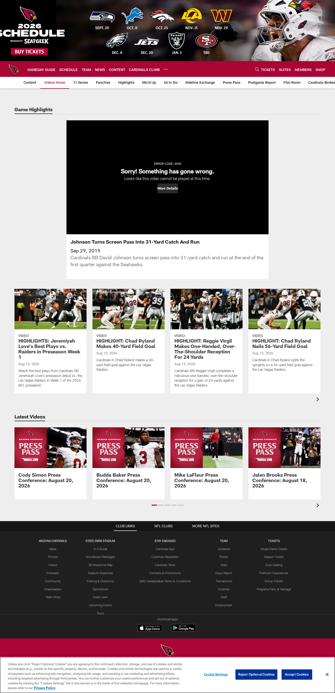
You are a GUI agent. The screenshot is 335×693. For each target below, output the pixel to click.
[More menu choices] (166, 69)
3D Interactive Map (100, 565)
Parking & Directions (100, 581)
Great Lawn (100, 597)
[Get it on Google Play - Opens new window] (183, 630)
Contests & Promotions (165, 573)
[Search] (257, 69)
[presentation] (319, 399)
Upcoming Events (100, 605)
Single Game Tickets (273, 549)
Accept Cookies (297, 674)
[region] (167, 675)
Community (53, 581)
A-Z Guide (100, 549)
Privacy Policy (44, 688)
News (52, 549)
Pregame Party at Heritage (274, 589)
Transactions (224, 581)
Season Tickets (274, 556)
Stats (223, 565)
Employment (223, 605)
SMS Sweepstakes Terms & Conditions (165, 581)
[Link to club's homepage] (14, 69)
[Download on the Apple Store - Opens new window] (150, 628)
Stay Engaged (165, 540)
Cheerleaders (52, 589)
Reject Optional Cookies (256, 674)
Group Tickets (274, 581)
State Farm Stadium (100, 540)
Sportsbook (100, 589)
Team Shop (52, 597)
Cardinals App (165, 549)
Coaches (224, 589)
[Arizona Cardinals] (167, 650)
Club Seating (274, 565)
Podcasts (53, 573)
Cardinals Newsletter (165, 556)
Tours (100, 613)
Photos (53, 556)
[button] (167, 188)
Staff (224, 597)
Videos (52, 565)
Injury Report (223, 573)
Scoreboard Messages (100, 556)
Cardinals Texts (165, 565)
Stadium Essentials (100, 573)
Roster (223, 556)
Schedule (224, 549)
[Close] (327, 674)
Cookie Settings (216, 674)
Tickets (274, 540)
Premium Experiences (273, 573)
